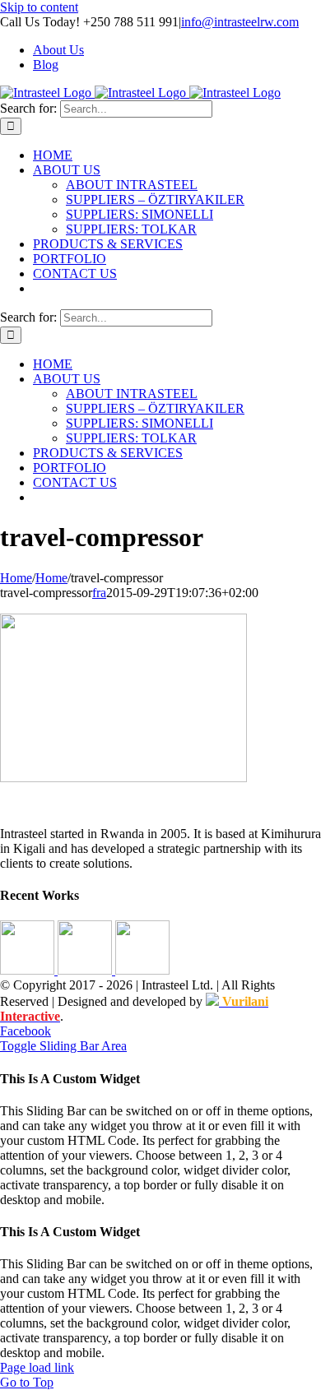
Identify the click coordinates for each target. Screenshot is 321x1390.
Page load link (37, 1367)
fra (99, 593)
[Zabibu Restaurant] (86, 970)
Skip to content (39, 7)
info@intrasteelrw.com (240, 22)
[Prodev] (29, 970)
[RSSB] (142, 970)
